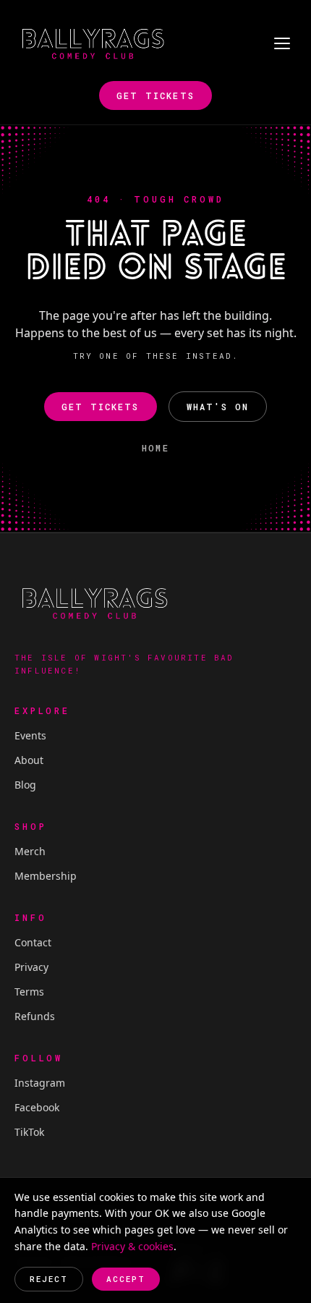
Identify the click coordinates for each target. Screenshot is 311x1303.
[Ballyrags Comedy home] (92, 43)
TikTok (29, 1132)
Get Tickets (155, 95)
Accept (125, 1278)
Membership (45, 876)
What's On (218, 406)
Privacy (31, 967)
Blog (25, 784)
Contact (32, 942)
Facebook (36, 1107)
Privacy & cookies (132, 1246)
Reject (49, 1278)
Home (155, 448)
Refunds (34, 1016)
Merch (30, 851)
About (28, 760)
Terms (29, 991)
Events (30, 735)
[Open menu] (282, 43)
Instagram (39, 1083)
